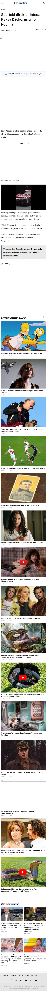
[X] (31, 980)
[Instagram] (21, 980)
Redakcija (8, 30)
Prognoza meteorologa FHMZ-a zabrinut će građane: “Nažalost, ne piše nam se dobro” (35, 958)
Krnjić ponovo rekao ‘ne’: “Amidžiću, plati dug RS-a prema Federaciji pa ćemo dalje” (11, 926)
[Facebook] (11, 980)
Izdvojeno (4, 931)
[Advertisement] (23, 103)
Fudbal (3, 9)
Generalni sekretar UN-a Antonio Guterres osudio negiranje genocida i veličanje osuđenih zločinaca (34, 927)
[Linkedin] (26, 980)
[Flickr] (16, 980)
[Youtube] (36, 980)
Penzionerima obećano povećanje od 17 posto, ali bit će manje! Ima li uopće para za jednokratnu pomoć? (11, 959)
